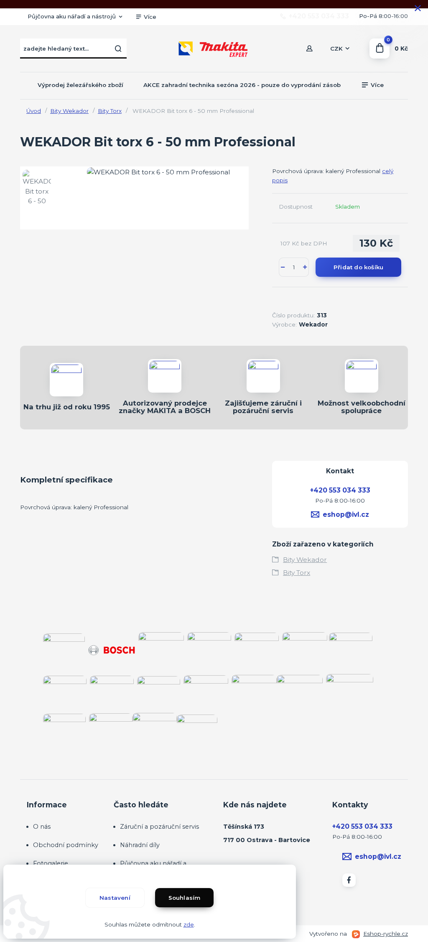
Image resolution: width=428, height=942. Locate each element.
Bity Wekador (69, 110)
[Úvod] (214, 48)
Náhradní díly (140, 845)
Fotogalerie (50, 863)
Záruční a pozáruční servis (159, 826)
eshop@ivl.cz (346, 514)
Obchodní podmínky (65, 845)
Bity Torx (110, 110)
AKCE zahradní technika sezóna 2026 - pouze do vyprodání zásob (242, 85)
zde (188, 924)
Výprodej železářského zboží (80, 85)
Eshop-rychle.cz (385, 933)
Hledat (118, 48)
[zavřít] (417, 8)
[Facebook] (349, 880)
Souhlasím (184, 897)
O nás (42, 826)
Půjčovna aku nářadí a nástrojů (72, 16)
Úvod (33, 110)
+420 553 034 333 (319, 16)
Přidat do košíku (358, 267)
